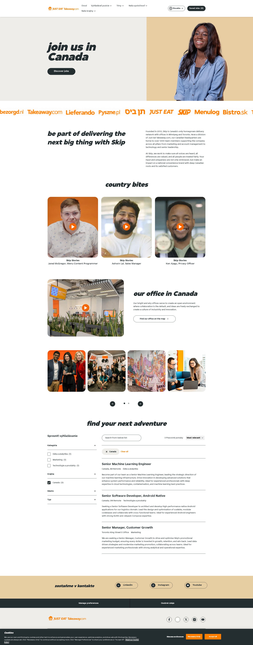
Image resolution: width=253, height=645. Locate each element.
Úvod (84, 6)
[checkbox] (49, 454)
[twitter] (186, 619)
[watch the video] (73, 227)
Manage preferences (89, 603)
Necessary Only (194, 636)
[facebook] (169, 619)
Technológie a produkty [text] (66, 465)
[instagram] (194, 619)
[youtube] (203, 619)
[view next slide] (140, 404)
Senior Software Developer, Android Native (133, 496)
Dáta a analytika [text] (62, 454)
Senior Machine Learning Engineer (126, 464)
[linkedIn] (177, 619)
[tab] (124, 403)
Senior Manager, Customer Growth (127, 527)
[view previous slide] (112, 404)
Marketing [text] (59, 460)
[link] (154, 318)
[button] (106, 451)
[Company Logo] (63, 8)
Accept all (213, 636)
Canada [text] (58, 482)
